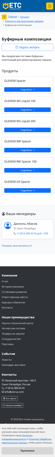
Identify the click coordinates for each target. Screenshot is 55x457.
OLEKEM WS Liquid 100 (19, 101)
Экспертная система (13, 328)
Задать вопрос (29, 47)
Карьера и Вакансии (13, 302)
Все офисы (10, 398)
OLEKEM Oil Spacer (17, 182)
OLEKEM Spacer (15, 81)
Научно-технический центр (17, 323)
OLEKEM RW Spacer (17, 141)
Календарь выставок (14, 365)
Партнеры (7, 344)
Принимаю (27, 450)
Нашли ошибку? (13, 405)
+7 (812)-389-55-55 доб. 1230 (32, 233)
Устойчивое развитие (14, 292)
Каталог (24, 17)
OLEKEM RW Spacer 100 (20, 161)
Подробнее (26, 89)
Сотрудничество (11, 339)
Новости (7, 359)
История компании (13, 286)
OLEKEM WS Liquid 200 (19, 121)
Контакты (7, 307)
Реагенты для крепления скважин (24, 21)
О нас (5, 281)
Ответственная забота (15, 297)
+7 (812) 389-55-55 (15, 388)
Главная (12, 16)
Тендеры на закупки (13, 333)
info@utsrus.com (14, 391)
